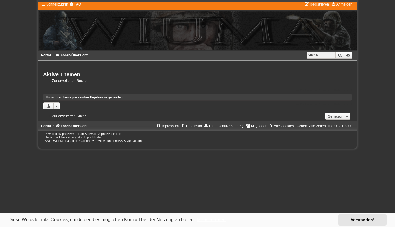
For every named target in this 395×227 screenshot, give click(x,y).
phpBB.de (94, 137)
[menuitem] (75, 4)
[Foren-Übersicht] (197, 26)
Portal (46, 55)
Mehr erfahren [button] (211, 219)
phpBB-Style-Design (127, 140)
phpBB (66, 134)
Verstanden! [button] (362, 219)
